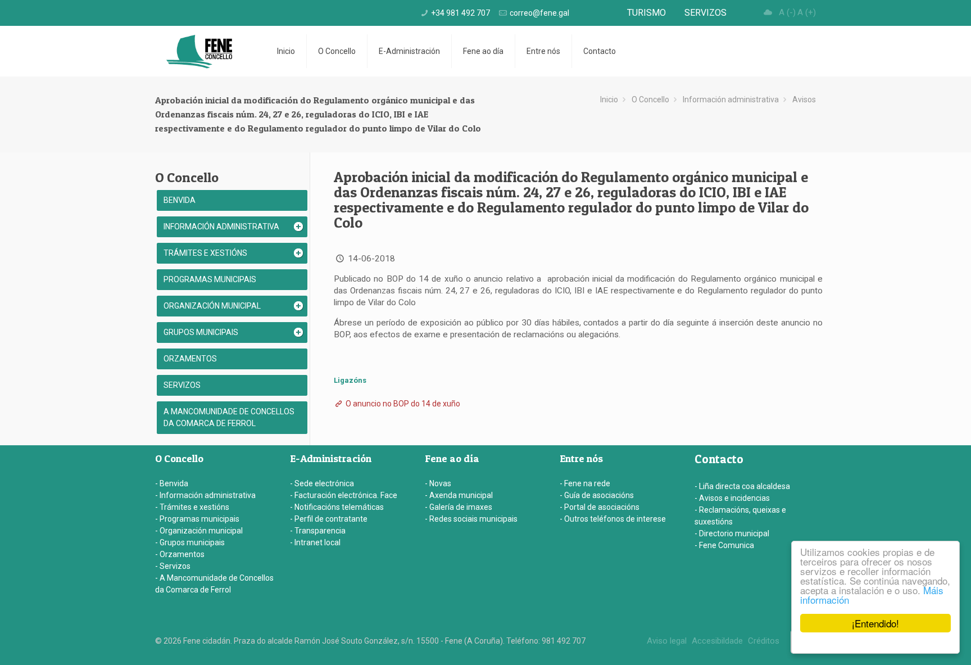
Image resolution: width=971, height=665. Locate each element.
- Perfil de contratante (328, 518)
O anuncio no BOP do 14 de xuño (402, 403)
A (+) (806, 12)
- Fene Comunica (724, 545)
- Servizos (172, 566)
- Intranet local (315, 542)
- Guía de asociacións (597, 495)
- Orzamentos (180, 554)
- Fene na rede (585, 483)
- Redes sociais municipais (471, 518)
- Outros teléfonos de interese (613, 518)
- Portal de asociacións (599, 507)
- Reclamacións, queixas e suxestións (740, 515)
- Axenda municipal (459, 495)
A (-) (787, 12)
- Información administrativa (205, 495)
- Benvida (171, 483)
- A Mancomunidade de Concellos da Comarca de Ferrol (214, 583)
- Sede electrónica (322, 483)
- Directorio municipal (732, 533)
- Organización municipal (199, 530)
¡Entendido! (875, 623)
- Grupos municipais (190, 542)
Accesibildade (717, 641)
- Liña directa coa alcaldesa (742, 486)
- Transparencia (318, 530)
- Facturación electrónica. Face (343, 495)
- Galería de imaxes (458, 507)
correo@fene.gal (539, 12)
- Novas (438, 483)
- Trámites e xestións (192, 507)
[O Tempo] (768, 12)
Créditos (763, 641)
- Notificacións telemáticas (337, 507)
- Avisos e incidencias (732, 498)
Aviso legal (667, 641)
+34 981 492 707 (460, 12)
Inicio (609, 99)
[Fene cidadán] (199, 51)
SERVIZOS (705, 12)
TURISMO (646, 12)
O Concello (650, 99)
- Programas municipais (197, 518)
